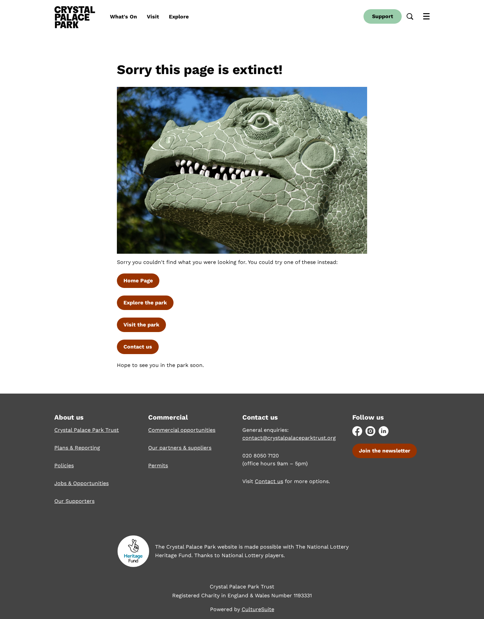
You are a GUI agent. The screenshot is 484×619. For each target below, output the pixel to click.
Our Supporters (74, 501)
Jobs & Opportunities (81, 483)
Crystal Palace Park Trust (86, 430)
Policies (64, 465)
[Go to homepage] (74, 16)
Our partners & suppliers (179, 448)
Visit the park (141, 325)
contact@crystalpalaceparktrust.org (289, 438)
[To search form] (410, 16)
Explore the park (145, 302)
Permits (158, 465)
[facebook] (357, 431)
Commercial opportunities (181, 430)
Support (382, 16)
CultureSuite (258, 609)
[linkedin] (384, 431)
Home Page (138, 280)
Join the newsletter (384, 451)
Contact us (137, 347)
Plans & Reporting (77, 448)
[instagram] (370, 431)
